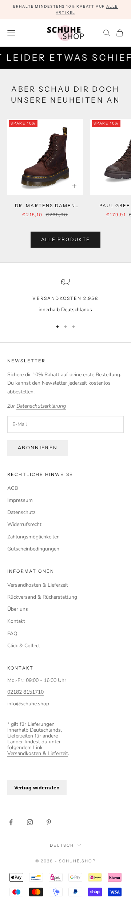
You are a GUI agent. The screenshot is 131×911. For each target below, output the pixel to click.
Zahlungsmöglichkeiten (33, 536)
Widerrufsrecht (24, 524)
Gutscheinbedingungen (33, 548)
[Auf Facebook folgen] (11, 822)
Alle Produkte (65, 239)
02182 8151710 (25, 692)
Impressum (20, 500)
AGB (12, 488)
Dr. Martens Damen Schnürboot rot (45, 206)
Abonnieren (37, 448)
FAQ (12, 633)
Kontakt (16, 621)
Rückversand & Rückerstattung (42, 597)
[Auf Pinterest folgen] (48, 822)
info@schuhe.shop (28, 703)
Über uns (17, 609)
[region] (65, 295)
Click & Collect (23, 645)
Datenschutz (21, 512)
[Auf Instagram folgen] (29, 822)
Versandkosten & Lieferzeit (37, 585)
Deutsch (62, 845)
